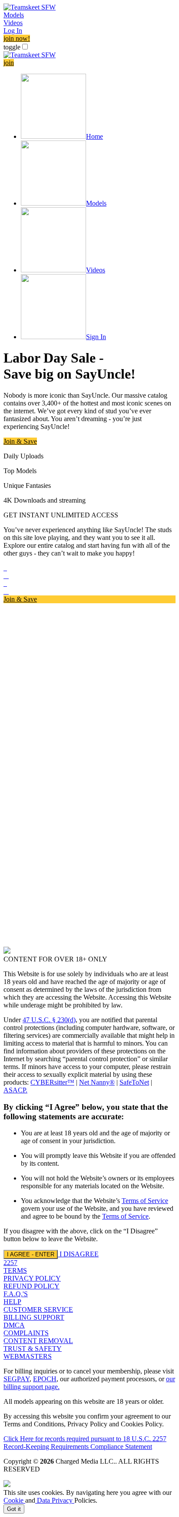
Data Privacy (54, 1500)
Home (94, 136)
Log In (12, 30)
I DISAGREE (79, 1254)
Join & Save (20, 441)
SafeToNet (134, 1082)
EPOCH (44, 1379)
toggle (11, 47)
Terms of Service (145, 1200)
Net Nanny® (97, 1082)
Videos (13, 22)
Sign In (96, 336)
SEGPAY (16, 1379)
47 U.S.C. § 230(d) (49, 1019)
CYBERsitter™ (52, 1082)
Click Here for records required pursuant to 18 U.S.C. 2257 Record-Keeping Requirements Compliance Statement (84, 1442)
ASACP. (15, 1090)
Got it (14, 1509)
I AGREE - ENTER (30, 1254)
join (8, 62)
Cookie (14, 1500)
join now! (16, 38)
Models (13, 15)
